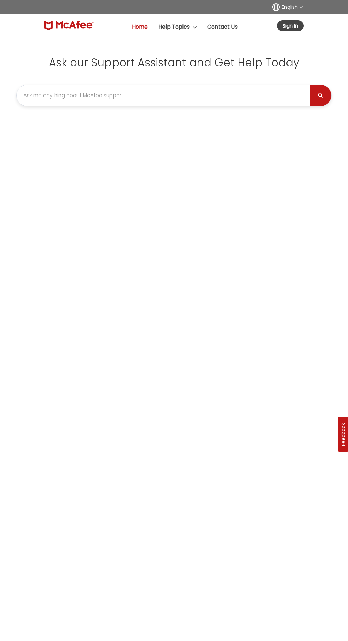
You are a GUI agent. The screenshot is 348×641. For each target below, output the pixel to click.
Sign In (290, 25)
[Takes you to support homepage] (69, 25)
